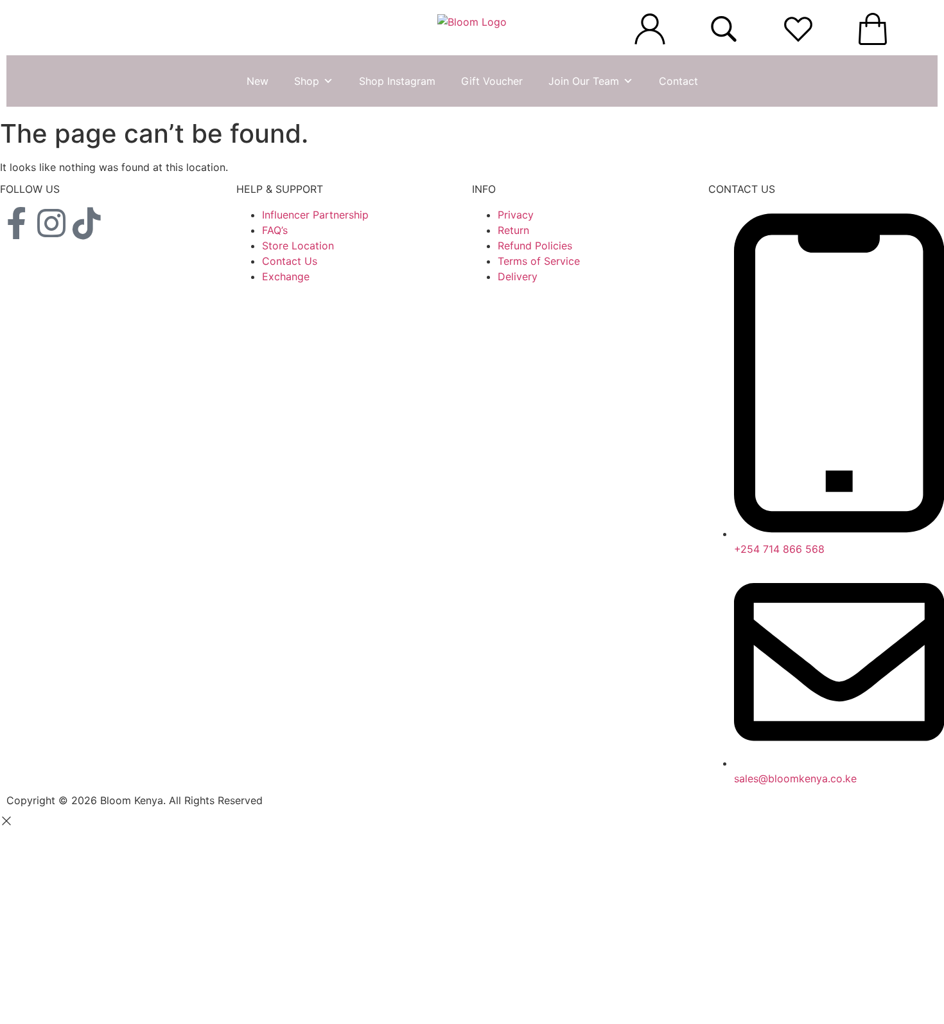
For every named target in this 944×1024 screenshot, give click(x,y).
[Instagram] (51, 223)
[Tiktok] (87, 223)
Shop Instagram (397, 81)
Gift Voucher (492, 81)
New (257, 81)
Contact (678, 81)
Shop (306, 81)
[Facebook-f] (16, 223)
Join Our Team (583, 81)
